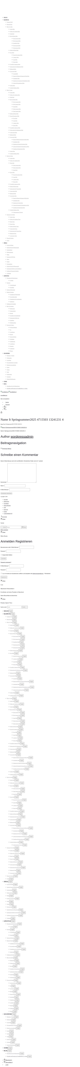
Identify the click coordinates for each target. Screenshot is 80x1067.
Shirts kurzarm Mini (17, 109)
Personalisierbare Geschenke (12, 362)
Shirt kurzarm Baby (16, 45)
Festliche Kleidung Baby (14, 87)
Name (2, 485)
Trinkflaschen (12, 341)
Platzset (11, 351)
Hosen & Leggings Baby (17, 55)
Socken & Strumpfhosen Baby (18, 83)
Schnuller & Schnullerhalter (15, 315)
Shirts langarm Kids (17, 167)
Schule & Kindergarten (11, 379)
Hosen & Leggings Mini (14, 116)
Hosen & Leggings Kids (17, 174)
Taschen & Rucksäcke (11, 289)
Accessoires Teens (13, 235)
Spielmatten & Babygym (14, 318)
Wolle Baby (12, 33)
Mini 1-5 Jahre (9, 90)
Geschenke (7, 353)
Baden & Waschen (10, 292)
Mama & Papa (9, 24)
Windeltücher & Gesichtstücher (16, 299)
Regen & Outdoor (10, 238)
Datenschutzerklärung (38, 573)
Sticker (8, 261)
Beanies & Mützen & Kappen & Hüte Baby (21, 76)
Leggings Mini (16, 123)
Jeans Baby (15, 59)
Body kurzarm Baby (17, 38)
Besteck (11, 334)
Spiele (5, 242)
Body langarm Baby (17, 40)
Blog (5, 383)
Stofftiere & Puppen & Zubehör (13, 271)
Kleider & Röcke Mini (14, 113)
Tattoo (8, 259)
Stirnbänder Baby (16, 78)
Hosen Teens (12, 224)
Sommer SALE (10, 22)
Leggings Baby (16, 57)
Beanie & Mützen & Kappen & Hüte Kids (21, 198)
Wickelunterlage (13, 322)
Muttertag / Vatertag (10, 355)
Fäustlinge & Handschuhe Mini (19, 149)
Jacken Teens (12, 217)
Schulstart (9, 376)
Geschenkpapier (13, 285)
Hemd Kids (15, 170)
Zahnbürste (12, 301)
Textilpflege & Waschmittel (15, 294)
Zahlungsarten (6, 501)
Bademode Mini (13, 134)
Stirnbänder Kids (16, 200)
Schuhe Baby (12, 85)
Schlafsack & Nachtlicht (11, 304)
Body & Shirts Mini (13, 99)
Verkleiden (9, 273)
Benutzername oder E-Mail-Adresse (10, 547)
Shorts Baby (15, 62)
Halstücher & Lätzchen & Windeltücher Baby (21, 80)
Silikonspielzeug (10, 252)
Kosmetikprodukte (13, 296)
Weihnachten (9, 358)
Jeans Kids (15, 177)
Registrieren (4, 577)
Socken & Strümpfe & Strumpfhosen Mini (21, 146)
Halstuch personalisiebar (11, 365)
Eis (10, 329)
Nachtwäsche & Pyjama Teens (15, 231)
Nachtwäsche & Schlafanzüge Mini (16, 130)
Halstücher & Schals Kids (18, 203)
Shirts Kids (12, 163)
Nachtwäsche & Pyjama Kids (15, 188)
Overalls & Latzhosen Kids (15, 184)
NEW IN (5, 17)
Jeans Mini (15, 120)
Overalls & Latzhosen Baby (15, 64)
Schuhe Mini (12, 151)
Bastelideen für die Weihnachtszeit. (13, 386)
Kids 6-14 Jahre (10, 156)
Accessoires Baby (13, 71)
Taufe (8, 372)
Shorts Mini (15, 125)
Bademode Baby (13, 69)
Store (5, 381)
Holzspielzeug (9, 264)
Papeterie (8, 282)
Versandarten (6, 503)
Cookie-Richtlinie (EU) (8, 513)
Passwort (3, 551)
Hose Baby (12, 52)
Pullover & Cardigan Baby (15, 31)
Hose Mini (15, 118)
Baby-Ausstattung (10, 306)
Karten (8, 367)
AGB (5, 507)
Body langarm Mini (16, 104)
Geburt (8, 369)
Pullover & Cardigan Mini (15, 95)
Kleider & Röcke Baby (14, 50)
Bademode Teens (13, 233)
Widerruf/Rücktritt (7, 505)
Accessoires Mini (13, 137)
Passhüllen (12, 287)
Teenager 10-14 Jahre (11, 214)
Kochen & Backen (13, 327)
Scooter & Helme (10, 245)
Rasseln (11, 313)
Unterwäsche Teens (13, 228)
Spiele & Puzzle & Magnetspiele (13, 247)
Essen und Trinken (10, 325)
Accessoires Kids (13, 196)
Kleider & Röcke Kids (14, 186)
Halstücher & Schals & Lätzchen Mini (20, 144)
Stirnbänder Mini (16, 141)
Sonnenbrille (15, 73)
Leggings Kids (16, 179)
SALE (8, 240)
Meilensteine (12, 308)
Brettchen (12, 346)
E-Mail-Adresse (5, 489)
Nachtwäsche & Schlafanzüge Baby (16, 66)
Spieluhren (12, 320)
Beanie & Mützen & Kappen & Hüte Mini (21, 139)
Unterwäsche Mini (13, 132)
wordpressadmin (22, 436)
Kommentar (4, 482)
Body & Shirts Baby (14, 36)
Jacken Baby (12, 29)
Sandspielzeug (9, 250)
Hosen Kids (12, 172)
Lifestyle (6, 275)
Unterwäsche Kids (13, 191)
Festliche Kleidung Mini (14, 153)
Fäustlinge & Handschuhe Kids (19, 207)
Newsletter (6, 499)
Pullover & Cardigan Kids (15, 160)
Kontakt (5, 511)
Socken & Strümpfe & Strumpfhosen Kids (21, 205)
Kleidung (6, 19)
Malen (8, 254)
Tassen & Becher (13, 336)
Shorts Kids (15, 181)
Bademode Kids (13, 193)
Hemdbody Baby (16, 43)
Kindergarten (9, 374)
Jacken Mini (12, 92)
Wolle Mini (12, 97)
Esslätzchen (12, 348)
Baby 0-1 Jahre (9, 26)
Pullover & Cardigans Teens (15, 219)
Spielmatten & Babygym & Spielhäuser (14, 268)
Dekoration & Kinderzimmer (12, 278)
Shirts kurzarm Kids (17, 165)
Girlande (11, 280)
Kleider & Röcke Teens (14, 226)
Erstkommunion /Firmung (18, 212)
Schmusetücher (13, 311)
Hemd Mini (15, 106)
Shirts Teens (12, 221)
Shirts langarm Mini (17, 111)
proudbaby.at (4, 395)
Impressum (6, 509)
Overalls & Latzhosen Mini (15, 127)
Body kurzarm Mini (16, 102)
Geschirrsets (12, 332)
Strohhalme (12, 339)
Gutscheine (9, 360)
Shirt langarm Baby (16, 48)
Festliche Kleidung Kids (14, 210)
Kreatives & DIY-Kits (11, 257)
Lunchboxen (12, 343)
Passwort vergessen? (6, 562)
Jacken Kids (12, 158)
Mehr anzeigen (4, 529)
